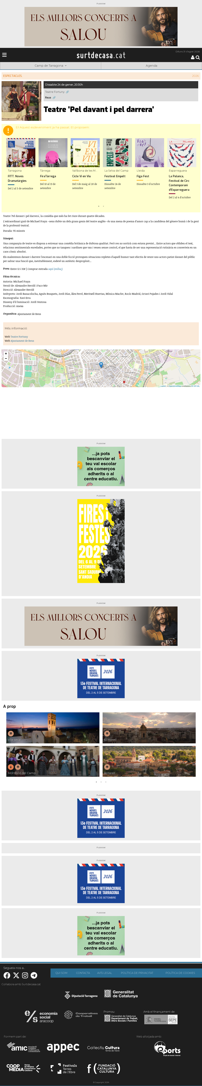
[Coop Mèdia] (23, 1070)
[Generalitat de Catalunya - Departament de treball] (121, 1022)
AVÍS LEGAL (104, 972)
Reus (48, 97)
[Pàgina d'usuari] (192, 58)
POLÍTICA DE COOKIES (180, 972)
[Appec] (63, 1049)
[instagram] (25, 977)
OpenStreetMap (175, 386)
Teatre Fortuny (54, 91)
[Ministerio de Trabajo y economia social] (160, 1022)
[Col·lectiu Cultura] (103, 1049)
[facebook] (6, 977)
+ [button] (6, 354)
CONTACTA (83, 972)
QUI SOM (61, 972)
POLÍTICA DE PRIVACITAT (137, 972)
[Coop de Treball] (81, 1018)
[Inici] (101, 55)
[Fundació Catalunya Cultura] (103, 1070)
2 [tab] (103, 205)
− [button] (6, 358)
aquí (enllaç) (55, 269)
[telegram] (34, 977)
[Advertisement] (101, 412)
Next (193, 173)
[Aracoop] (41, 1018)
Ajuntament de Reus (22, 340)
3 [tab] (105, 781)
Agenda (151, 65)
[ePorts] (167, 1049)
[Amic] (23, 1049)
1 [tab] (98, 205)
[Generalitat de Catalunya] (121, 997)
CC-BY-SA (195, 386)
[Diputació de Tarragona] (81, 997)
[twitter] (16, 977)
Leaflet (163, 386)
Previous (8, 173)
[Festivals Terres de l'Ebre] (63, 1070)
